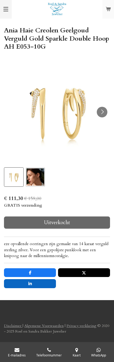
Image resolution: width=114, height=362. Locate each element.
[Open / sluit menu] (6, 9)
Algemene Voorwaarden (44, 325)
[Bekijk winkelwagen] (108, 9)
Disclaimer (13, 325)
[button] (14, 177)
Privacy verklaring (81, 325)
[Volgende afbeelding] (102, 112)
